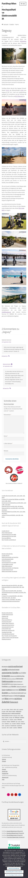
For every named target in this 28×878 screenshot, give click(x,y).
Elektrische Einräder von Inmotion (10, 557)
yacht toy (11, 699)
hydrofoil (9, 686)
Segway (9, 693)
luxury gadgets (7, 690)
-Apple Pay (4, 771)
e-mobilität (21, 709)
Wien (6, 698)
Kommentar (7, 414)
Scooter (5, 693)
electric (13, 711)
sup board (14, 723)
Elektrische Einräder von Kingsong (10, 568)
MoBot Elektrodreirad (7, 566)
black (20, 673)
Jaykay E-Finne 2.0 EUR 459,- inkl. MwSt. (11, 599)
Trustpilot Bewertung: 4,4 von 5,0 (15, 837)
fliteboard (17, 717)
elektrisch (18, 711)
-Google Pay (5, 773)
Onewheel (13, 721)
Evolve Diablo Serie (6, 628)
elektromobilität (15, 713)
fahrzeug (6, 717)
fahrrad (3, 717)
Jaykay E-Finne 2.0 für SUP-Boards (10, 637)
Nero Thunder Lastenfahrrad (9, 540)
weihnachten (4, 727)
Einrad (10, 711)
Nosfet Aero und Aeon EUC (8, 630)
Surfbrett (10, 696)
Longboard (23, 686)
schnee (19, 721)
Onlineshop (23, 41)
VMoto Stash (5, 618)
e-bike (14, 709)
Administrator (7, 364)
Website (6, 451)
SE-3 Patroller (19, 96)
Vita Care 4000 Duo (6, 538)
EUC (9, 684)
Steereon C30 (5, 616)
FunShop (5, 686)
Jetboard (18, 686)
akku (3, 709)
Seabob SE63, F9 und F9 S (8, 623)
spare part (21, 693)
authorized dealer (13, 670)
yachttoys (18, 698)
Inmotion (11, 719)
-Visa (3, 779)
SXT (13, 696)
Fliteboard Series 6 (6, 560)
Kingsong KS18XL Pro (7, 620)
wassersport (19, 725)
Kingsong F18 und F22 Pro (8, 625)
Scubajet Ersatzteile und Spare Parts (11, 601)
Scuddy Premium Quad (7, 569)
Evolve (11, 684)
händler (13, 686)
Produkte (11, 24)
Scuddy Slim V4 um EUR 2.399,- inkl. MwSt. (12, 590)
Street (25, 693)
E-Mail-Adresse (8, 443)
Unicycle (17, 696)
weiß (3, 698)
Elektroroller (19, 679)
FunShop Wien (5, 719)
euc (19, 715)
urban (3, 725)
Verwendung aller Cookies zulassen (14, 871)
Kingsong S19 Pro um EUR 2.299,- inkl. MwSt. (12, 506)
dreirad (11, 709)
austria (11, 666)
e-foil (17, 709)
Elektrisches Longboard (11, 678)
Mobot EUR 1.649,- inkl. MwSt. (9, 597)
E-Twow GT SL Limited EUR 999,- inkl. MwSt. (12, 596)
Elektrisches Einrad (6, 713)
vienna (22, 695)
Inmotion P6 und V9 (6, 621)
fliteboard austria (20, 684)
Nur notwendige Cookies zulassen (14, 875)
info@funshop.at (6, 312)
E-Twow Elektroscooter (7, 564)
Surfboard (5, 696)
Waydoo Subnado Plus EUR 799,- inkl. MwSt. (12, 585)
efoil (7, 711)
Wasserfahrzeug (13, 725)
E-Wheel (12, 676)
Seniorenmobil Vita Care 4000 (9, 534)
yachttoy (10, 727)
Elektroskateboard (17, 681)
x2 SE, (22, 90)
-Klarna (4, 759)
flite (13, 717)
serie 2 (3, 723)
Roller (17, 689)
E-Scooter (6, 675)
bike (5, 709)
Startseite (6, 24)
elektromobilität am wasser (7, 715)
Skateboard (14, 693)
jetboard (15, 719)
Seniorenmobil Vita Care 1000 (9, 536)
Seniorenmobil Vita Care (8, 627)
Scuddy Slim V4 (5, 531)
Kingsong (20, 719)
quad (16, 721)
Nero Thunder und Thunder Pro (9, 635)
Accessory (5, 666)
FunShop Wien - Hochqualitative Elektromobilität (9, 11)
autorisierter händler (10, 672)
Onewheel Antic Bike (7, 632)
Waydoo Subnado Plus (7, 553)
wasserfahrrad (7, 725)
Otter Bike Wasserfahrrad (8, 634)
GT (8, 719)
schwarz (22, 689)
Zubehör (6, 701)
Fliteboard (15, 684)
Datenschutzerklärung (13, 868)
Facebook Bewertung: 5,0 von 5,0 (15, 833)
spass (10, 723)
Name (6, 436)
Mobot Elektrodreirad (7, 532)
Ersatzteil (4, 684)
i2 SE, (7, 90)
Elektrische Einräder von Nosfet (9, 571)
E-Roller (23, 673)
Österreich (14, 702)
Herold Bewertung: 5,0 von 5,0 (14, 835)
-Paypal (4, 761)
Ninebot (13, 689)
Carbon (7, 709)
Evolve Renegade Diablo (7, 559)
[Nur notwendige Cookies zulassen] (26, 863)
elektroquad (15, 715)
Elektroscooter (7, 681)
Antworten (5, 356)
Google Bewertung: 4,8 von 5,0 (15, 831)
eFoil (15, 676)
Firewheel (10, 717)
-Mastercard (5, 777)
